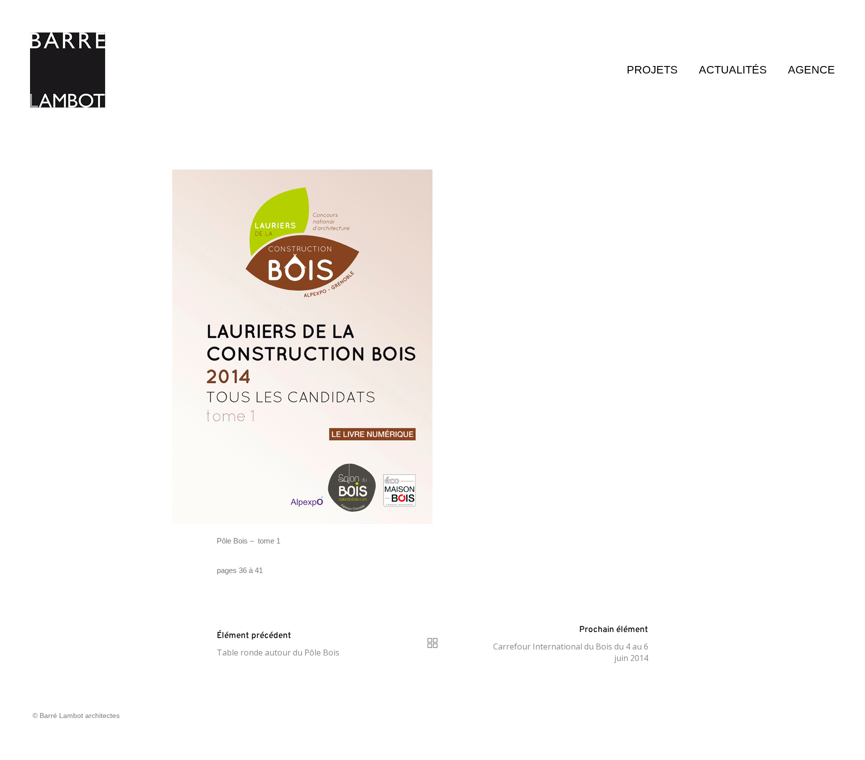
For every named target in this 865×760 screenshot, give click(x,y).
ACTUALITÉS (733, 70)
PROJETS (652, 70)
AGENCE (811, 70)
